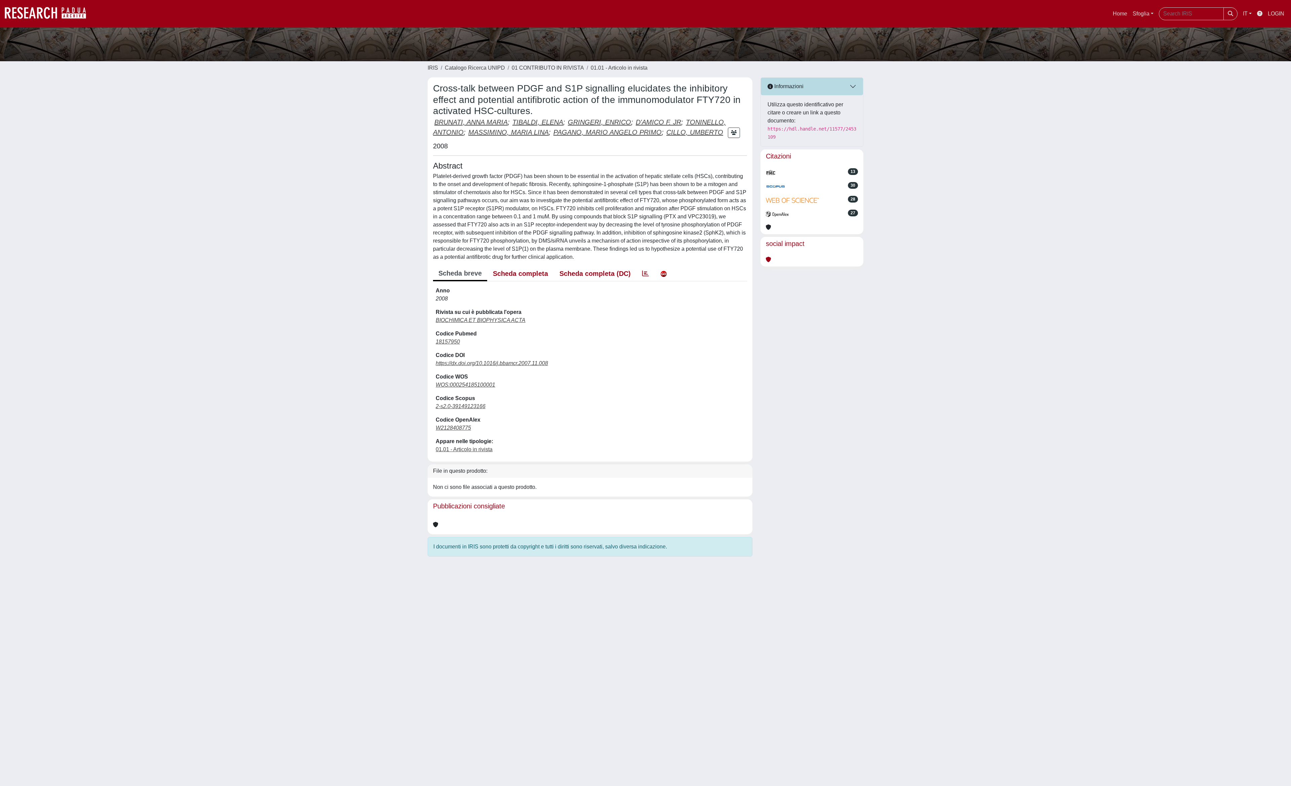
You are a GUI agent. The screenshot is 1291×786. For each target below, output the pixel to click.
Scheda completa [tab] (520, 273)
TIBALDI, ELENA (537, 122)
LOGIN (1276, 13)
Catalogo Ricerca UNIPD (475, 68)
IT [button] (1245, 13)
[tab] (645, 273)
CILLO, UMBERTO (694, 132)
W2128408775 (453, 428)
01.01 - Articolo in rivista (619, 68)
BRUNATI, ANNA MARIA (471, 122)
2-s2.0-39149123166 (460, 406)
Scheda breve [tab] (460, 273)
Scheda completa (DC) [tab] (595, 273)
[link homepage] (48, 14)
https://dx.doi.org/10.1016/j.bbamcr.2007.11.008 (492, 363)
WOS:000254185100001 (465, 385)
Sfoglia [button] (1141, 13)
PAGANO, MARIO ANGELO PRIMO (607, 132)
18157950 (448, 342)
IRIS (433, 68)
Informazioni (788, 86)
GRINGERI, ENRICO (599, 122)
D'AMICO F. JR (658, 122)
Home (1120, 13)
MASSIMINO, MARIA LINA (508, 132)
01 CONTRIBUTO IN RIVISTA (548, 68)
